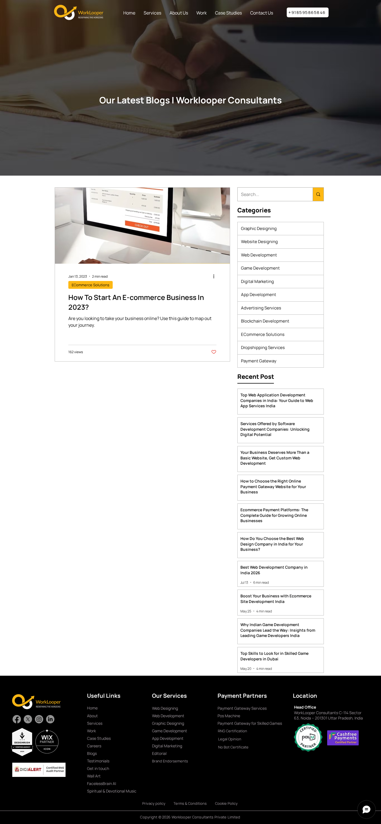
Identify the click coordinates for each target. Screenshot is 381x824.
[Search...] (318, 194)
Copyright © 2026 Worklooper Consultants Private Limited (190, 817)
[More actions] (215, 276)
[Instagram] (39, 719)
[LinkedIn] (50, 719)
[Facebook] (17, 719)
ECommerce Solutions (90, 284)
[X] (28, 719)
